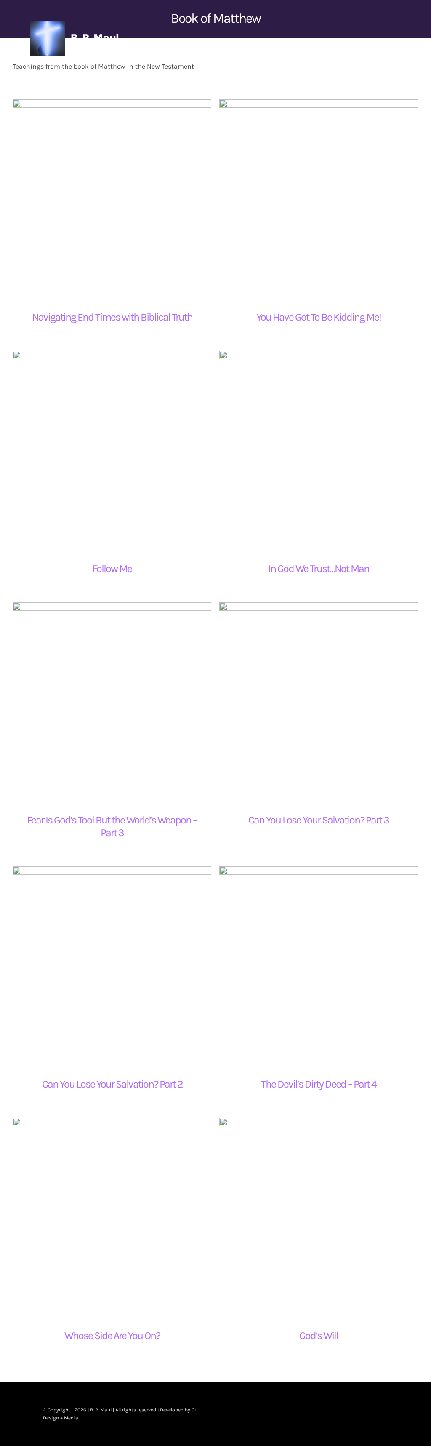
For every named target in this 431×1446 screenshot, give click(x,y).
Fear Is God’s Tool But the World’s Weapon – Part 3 (112, 826)
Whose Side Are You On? (112, 1335)
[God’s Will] (318, 1217)
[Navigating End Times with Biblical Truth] (112, 198)
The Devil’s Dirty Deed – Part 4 (318, 1084)
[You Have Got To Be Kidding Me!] (318, 198)
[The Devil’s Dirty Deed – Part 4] (318, 965)
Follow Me (112, 568)
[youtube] (385, 1414)
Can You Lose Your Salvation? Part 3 (318, 820)
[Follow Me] (112, 450)
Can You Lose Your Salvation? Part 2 (112, 1084)
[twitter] (358, 1414)
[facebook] (345, 1414)
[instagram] (372, 1414)
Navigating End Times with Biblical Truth (112, 317)
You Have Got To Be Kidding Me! (318, 317)
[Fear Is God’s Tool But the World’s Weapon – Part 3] (112, 701)
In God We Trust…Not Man (318, 568)
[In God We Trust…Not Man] (318, 450)
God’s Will (318, 1335)
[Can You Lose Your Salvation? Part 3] (318, 701)
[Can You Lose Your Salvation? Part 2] (112, 965)
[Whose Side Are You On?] (112, 1217)
